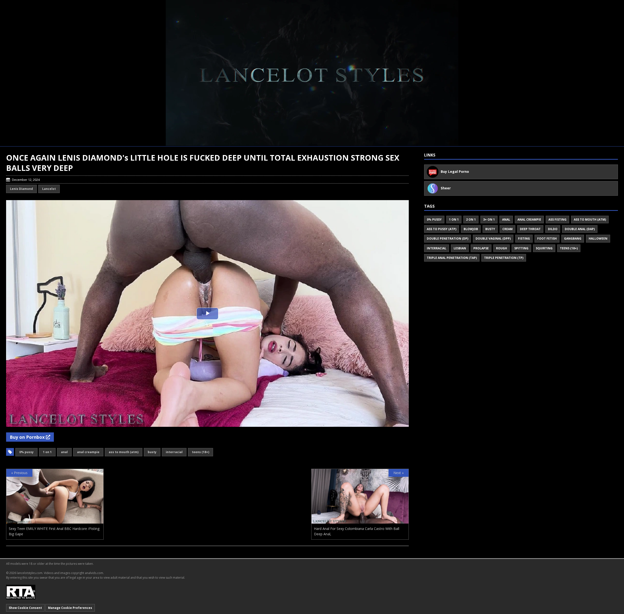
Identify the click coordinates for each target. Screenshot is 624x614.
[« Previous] (54, 520)
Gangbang (572, 238)
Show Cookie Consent (25, 608)
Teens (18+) (200, 452)
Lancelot (49, 189)
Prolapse (481, 248)
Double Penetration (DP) (447, 238)
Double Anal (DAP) (580, 229)
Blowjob (471, 229)
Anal (64, 452)
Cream (507, 229)
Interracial (174, 452)
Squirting (544, 248)
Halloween (598, 238)
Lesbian (460, 248)
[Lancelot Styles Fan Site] (312, 73)
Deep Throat (530, 229)
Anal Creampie (88, 452)
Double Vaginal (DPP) (493, 238)
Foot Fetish (547, 238)
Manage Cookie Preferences (70, 608)
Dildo (552, 229)
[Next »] (360, 520)
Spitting (521, 248)
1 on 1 (47, 452)
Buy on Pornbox (28, 437)
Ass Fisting (557, 219)
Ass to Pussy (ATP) (441, 229)
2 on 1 (471, 219)
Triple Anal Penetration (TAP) (452, 258)
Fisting (524, 238)
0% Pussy (26, 452)
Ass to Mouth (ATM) (123, 452)
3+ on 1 (489, 219)
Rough (501, 248)
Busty (152, 452)
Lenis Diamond (21, 189)
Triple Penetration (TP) (503, 258)
